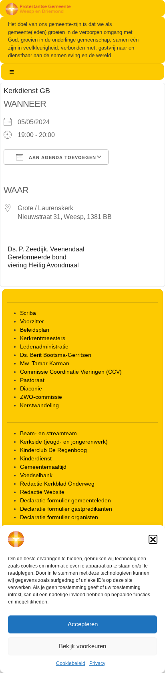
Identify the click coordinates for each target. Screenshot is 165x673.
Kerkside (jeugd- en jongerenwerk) (64, 441)
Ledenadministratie (44, 346)
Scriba (28, 313)
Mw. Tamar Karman (44, 363)
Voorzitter (32, 321)
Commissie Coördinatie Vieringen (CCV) (71, 371)
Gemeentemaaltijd (43, 467)
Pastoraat (32, 380)
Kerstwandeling (39, 405)
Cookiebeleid (70, 663)
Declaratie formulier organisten (59, 517)
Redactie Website (42, 492)
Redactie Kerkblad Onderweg (57, 483)
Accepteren (83, 624)
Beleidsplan (34, 330)
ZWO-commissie (41, 397)
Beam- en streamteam (48, 433)
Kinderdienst (36, 458)
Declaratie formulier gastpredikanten (66, 509)
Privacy (97, 663)
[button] (153, 539)
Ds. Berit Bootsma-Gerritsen (55, 355)
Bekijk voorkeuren (82, 646)
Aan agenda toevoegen (61, 157)
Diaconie (31, 388)
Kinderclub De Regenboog (53, 450)
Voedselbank (36, 475)
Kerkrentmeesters (42, 338)
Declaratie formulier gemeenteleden (65, 500)
